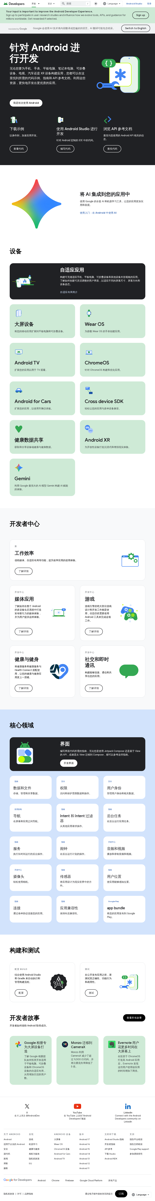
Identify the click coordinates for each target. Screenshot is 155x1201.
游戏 (31, 1139)
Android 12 (84, 1163)
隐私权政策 (34, 1158)
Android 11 (84, 1168)
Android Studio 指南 (114, 1139)
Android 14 (84, 1153)
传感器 (65, 876)
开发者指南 (110, 1144)
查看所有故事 (134, 1017)
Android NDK (111, 1158)
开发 (34, 3)
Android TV (59, 1158)
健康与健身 (34, 1149)
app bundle (116, 908)
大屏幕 (57, 1139)
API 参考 (108, 1149)
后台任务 (114, 816)
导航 (17, 816)
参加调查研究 (136, 1153)
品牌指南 (29, 1194)
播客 (6, 1168)
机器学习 (33, 1144)
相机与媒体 (34, 1153)
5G (30, 1163)
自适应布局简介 (69, 292)
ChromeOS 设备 (62, 1149)
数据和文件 (22, 788)
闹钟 (63, 848)
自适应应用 (72, 270)
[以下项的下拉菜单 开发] (40, 3)
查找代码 (112, 148)
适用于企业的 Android (14, 1144)
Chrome (55, 1180)
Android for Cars (62, 1153)
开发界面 (69, 763)
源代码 (7, 1153)
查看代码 (19, 148)
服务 (17, 848)
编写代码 (65, 148)
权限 (63, 788)
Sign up (140, 15)
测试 (91, 992)
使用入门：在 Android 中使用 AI (98, 212)
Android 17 (84, 1139)
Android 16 (84, 1144)
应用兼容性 (69, 908)
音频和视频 (116, 848)
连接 (17, 908)
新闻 (6, 1158)
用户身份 (114, 788)
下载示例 (17, 129)
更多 (50, 3)
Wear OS (58, 1144)
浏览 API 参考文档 (117, 129)
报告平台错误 (136, 1139)
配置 (21, 992)
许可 (19, 1194)
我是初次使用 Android (26, 102)
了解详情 (24, 571)
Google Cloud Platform (91, 1180)
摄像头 (18, 876)
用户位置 (114, 876)
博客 (6, 1163)
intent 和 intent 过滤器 (76, 818)
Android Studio (134, 3)
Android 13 (84, 1158)
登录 (149, 3)
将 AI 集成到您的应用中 (105, 194)
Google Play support (139, 1149)
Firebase (69, 1180)
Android (8, 1139)
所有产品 (112, 1180)
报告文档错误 (136, 1144)
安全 (6, 1149)
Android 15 (84, 1149)
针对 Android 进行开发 (45, 52)
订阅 (121, 1193)
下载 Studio (110, 1153)
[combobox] (75, 3)
